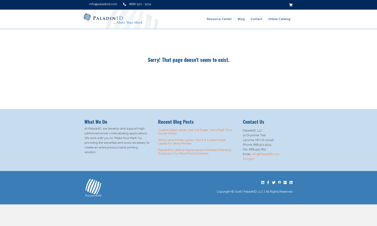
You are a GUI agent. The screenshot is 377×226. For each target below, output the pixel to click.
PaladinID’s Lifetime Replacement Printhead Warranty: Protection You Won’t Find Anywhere (195, 151)
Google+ (249, 159)
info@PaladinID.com (266, 154)
